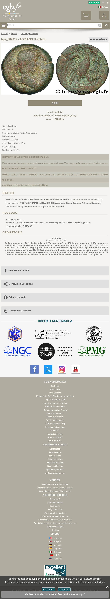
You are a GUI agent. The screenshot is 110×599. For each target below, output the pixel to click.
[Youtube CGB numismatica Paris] (75, 369)
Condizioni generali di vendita (55, 516)
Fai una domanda (17, 297)
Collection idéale (55, 434)
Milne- (23, 174)
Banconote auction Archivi (55, 410)
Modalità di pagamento (55, 473)
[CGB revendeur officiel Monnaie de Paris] (55, 351)
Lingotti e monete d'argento (55, 403)
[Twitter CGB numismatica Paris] (48, 369)
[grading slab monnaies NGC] (18, 351)
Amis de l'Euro (55, 441)
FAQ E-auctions (55, 509)
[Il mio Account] (104, 19)
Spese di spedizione (55, 469)
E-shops (55, 386)
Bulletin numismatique (55, 427)
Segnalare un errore (19, 270)
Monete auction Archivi (55, 406)
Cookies (55, 530)
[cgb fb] (107, 3)
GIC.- (15, 174)
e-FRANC (55, 430)
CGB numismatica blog (55, 423)
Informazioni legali (55, 526)
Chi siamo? (55, 499)
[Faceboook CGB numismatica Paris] (34, 369)
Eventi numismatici (55, 413)
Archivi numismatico (55, 420)
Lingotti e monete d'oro (55, 399)
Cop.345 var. (47, 174)
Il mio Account (55, 452)
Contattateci (55, 449)
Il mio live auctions (55, 462)
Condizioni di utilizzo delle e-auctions (55, 520)
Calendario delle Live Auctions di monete (55, 488)
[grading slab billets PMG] (92, 351)
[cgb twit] (102, 3)
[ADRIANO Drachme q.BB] (55, 94)
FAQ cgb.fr (55, 506)
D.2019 (103, 174)
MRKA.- (33, 174)
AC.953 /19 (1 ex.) (67, 174)
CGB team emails (55, 502)
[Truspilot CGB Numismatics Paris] (94, 3)
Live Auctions (55, 393)
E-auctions (55, 389)
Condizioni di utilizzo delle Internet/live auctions (55, 523)
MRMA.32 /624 (89, 174)
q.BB (55, 103)
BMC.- (6, 174)
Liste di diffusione (55, 466)
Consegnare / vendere (20, 310)
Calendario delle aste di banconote (55, 491)
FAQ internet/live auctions (55, 513)
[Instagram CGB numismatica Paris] (62, 369)
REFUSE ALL (64, 589)
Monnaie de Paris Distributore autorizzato (55, 396)
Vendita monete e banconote (55, 484)
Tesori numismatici (55, 417)
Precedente (100, 39)
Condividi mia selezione (21, 284)
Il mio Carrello (55, 456)
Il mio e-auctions (55, 459)
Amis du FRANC (55, 437)
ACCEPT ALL (48, 589)
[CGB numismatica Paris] (12, 21)
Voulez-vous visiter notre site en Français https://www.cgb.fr (55, 594)
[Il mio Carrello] (86, 19)
